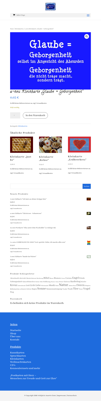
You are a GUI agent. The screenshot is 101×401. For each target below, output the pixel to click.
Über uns (15, 336)
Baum (28, 278)
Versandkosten (41, 103)
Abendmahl (14, 278)
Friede (82, 278)
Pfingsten (87, 285)
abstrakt (22, 278)
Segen (34, 289)
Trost (81, 289)
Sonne (41, 289)
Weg (12, 292)
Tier (75, 289)
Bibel (46, 278)
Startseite (15, 330)
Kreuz (13, 285)
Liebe (38, 285)
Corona (68, 278)
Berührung (40, 278)
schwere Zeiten (25, 289)
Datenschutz (72, 395)
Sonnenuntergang (54, 289)
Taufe (70, 289)
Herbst (37, 282)
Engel (75, 278)
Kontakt (14, 339)
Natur (63, 285)
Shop (13, 333)
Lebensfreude (22, 285)
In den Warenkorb (35, 115)
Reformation (15, 289)
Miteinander (45, 285)
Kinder (83, 282)
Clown (63, 278)
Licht (32, 285)
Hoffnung (46, 282)
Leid (28, 285)
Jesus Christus (64, 282)
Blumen (57, 278)
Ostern (80, 285)
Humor (53, 282)
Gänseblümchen (28, 282)
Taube (64, 289)
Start (12, 29)
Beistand (33, 278)
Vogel (86, 289)
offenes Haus (72, 285)
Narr (57, 285)
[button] (86, 36)
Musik (52, 285)
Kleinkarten (19, 29)
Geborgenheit (16, 281)
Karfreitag (75, 281)
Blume (52, 278)
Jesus (57, 282)
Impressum (61, 395)
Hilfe (41, 282)
